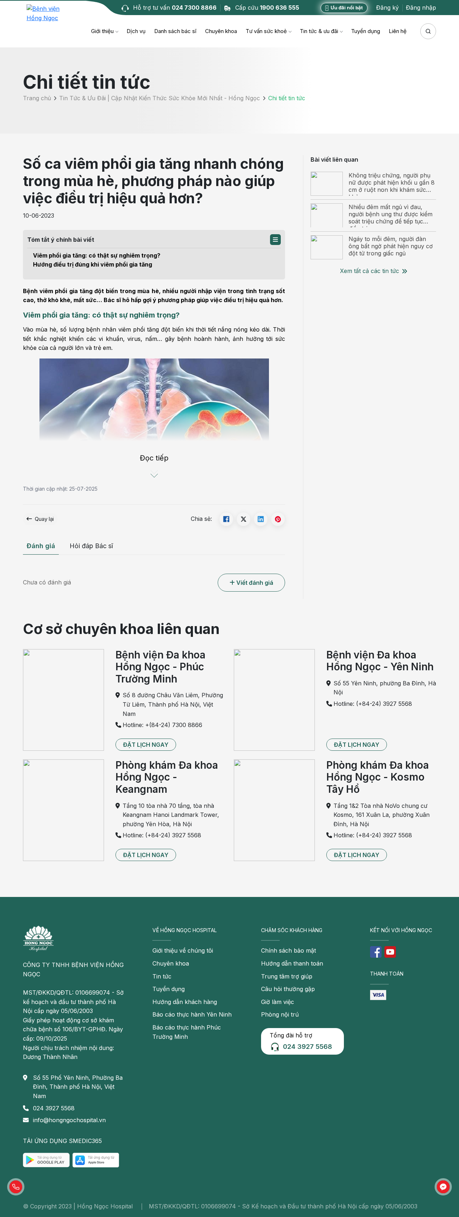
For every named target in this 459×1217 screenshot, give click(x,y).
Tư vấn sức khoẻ (266, 31)
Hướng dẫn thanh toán (292, 963)
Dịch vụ (136, 31)
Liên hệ (398, 31)
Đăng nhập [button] (421, 7)
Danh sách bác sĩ (175, 31)
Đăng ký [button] (387, 7)
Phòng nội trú (280, 1014)
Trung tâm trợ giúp (286, 976)
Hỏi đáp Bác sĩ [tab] (91, 546)
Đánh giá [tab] (41, 546)
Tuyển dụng (365, 31)
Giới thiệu (102, 31)
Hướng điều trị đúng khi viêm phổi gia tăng (92, 264)
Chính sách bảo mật (288, 950)
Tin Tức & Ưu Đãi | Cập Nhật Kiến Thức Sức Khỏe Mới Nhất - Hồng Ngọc (159, 98)
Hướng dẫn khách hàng (184, 1001)
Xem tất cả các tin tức (369, 270)
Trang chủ (37, 98)
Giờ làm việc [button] (277, 1001)
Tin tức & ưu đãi (319, 31)
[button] (275, 239)
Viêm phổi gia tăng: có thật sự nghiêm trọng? (96, 255)
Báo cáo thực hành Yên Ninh (192, 1014)
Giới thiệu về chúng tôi (182, 950)
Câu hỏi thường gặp (288, 988)
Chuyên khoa (221, 31)
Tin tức (161, 976)
